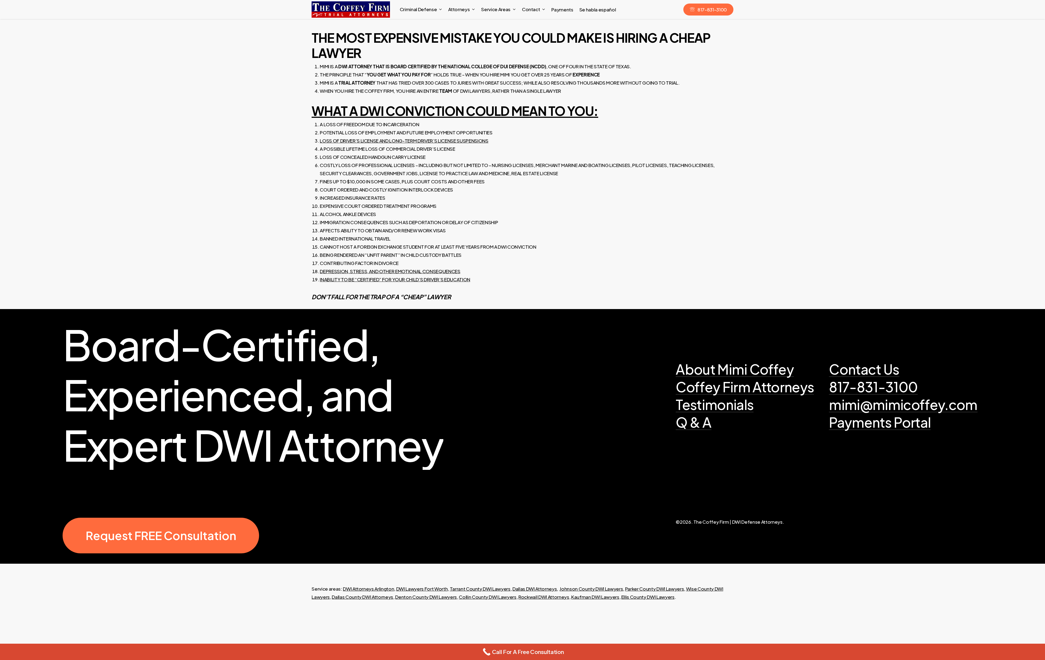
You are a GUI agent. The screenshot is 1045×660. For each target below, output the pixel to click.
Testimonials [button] (715, 404)
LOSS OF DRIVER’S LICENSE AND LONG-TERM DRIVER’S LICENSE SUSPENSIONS (404, 141)
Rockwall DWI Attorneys (543, 597)
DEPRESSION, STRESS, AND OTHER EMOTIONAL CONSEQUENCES (390, 271)
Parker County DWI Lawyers (654, 589)
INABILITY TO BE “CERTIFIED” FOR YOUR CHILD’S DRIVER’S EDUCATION (395, 279)
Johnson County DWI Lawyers (591, 589)
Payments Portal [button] (880, 422)
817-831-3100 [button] (873, 387)
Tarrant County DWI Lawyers (480, 589)
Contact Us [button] (864, 369)
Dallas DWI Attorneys (534, 589)
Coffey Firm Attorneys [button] (745, 387)
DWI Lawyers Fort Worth (422, 589)
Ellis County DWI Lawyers (648, 597)
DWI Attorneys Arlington (368, 589)
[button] (161, 535)
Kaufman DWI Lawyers (595, 597)
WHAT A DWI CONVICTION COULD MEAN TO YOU (453, 111)
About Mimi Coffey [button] (735, 369)
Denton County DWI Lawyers (426, 597)
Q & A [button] (693, 422)
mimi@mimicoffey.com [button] (903, 404)
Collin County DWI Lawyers (488, 597)
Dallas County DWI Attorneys (362, 597)
